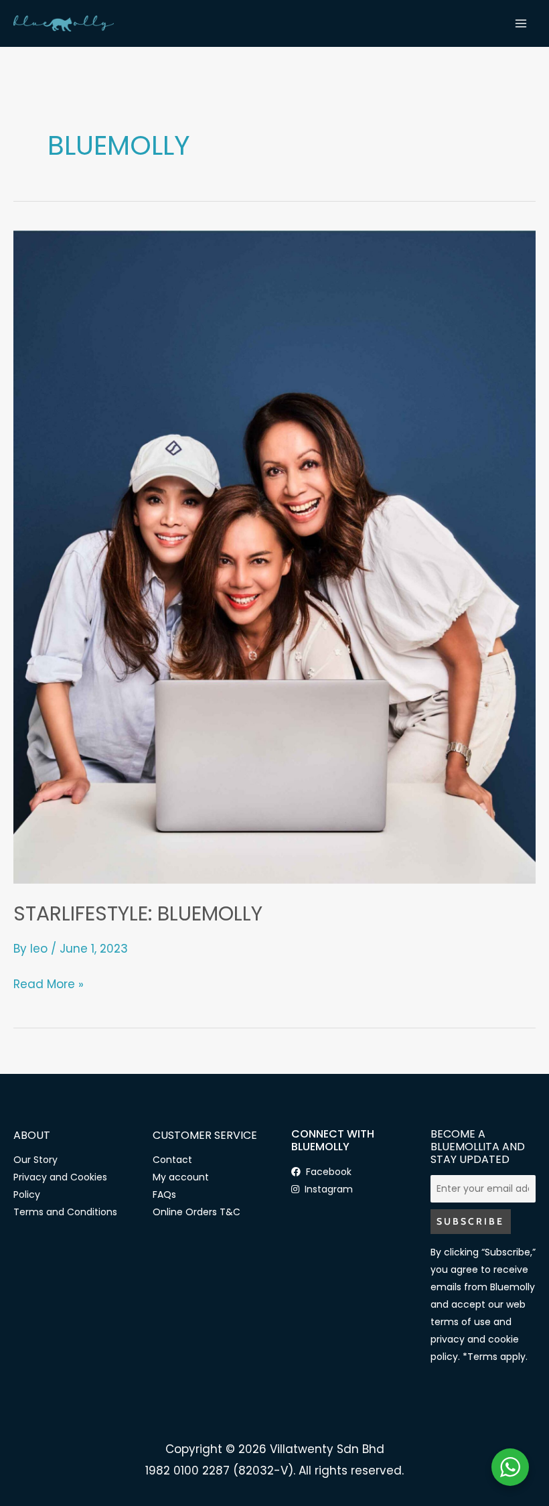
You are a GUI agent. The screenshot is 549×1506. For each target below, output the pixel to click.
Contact (172, 1159)
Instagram (326, 1189)
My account (181, 1177)
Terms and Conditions (65, 1212)
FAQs (164, 1194)
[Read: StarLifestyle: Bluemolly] (274, 556)
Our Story (35, 1159)
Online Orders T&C (196, 1212)
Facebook (326, 1171)
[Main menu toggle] (521, 23)
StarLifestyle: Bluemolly (137, 913)
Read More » (48, 983)
